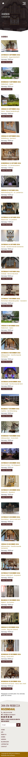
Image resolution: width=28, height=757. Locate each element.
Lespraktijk (4, 744)
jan (2, 732)
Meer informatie (6, 62)
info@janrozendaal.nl (9, 714)
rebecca (3, 734)
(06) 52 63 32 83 (7, 712)
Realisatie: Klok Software (8, 755)
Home (3, 730)
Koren (3, 737)
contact (4, 746)
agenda (3, 739)
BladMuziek (5, 742)
